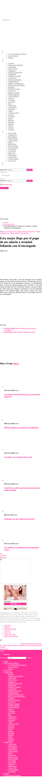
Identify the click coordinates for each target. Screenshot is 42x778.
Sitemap (6, 627)
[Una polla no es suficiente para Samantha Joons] (23, 531)
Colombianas (12, 107)
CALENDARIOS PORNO (17, 54)
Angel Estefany (13, 140)
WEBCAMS (8, 131)
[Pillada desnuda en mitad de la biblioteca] (23, 410)
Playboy (10, 58)
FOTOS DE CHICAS (11, 52)
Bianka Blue (12, 144)
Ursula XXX (12, 157)
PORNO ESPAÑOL (15, 80)
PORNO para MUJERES (16, 85)
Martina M (11, 153)
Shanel (10, 142)
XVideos (11, 127)
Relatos (6, 162)
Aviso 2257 (8, 633)
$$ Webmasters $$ (10, 629)
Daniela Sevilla (13, 146)
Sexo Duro (11, 102)
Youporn (11, 98)
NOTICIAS (8, 60)
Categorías (7, 625)
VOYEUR (11, 91)
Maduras (11, 120)
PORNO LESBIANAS (15, 83)
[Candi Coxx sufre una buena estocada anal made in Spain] (23, 470)
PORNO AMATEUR (15, 72)
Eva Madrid (12, 150)
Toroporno (11, 109)
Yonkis (10, 111)
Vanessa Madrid (13, 159)
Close (2, 651)
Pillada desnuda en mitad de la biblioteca (21, 427)
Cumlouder (11, 71)
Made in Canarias (13, 93)
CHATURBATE (13, 96)
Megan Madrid (13, 148)
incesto (10, 118)
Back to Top (4, 649)
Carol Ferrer (12, 151)
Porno (6, 50)
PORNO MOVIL (14, 94)
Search (30, 170)
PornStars (11, 87)
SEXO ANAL (13, 69)
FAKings (11, 129)
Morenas (11, 124)
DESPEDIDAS (13, 82)
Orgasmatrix (12, 105)
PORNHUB (12, 74)
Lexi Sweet (11, 161)
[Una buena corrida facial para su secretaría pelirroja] (23, 377)
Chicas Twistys (13, 56)
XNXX (10, 126)
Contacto (7, 631)
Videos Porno (8, 61)
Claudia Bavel (12, 138)
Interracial (11, 116)
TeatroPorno (12, 67)
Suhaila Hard (12, 155)
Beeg (10, 104)
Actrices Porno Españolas (12, 164)
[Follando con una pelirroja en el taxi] (23, 502)
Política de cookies (10, 634)
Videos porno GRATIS (15, 65)
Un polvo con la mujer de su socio (18, 457)
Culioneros (11, 100)
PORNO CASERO (14, 76)
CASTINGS (12, 78)
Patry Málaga (12, 137)
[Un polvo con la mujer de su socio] (23, 441)
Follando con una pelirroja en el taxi (19, 519)
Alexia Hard (12, 133)
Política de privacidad (11, 636)
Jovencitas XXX (13, 113)
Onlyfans (11, 63)
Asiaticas (11, 115)
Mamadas (11, 122)
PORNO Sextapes (14, 89)
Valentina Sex (12, 135)
